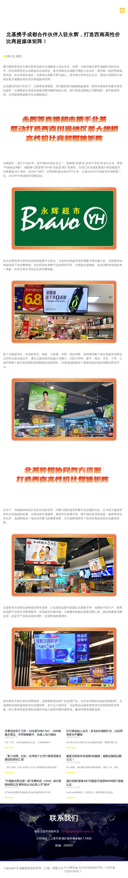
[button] (122, 10)
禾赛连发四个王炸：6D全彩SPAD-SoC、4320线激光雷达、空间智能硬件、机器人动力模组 (33, 732)
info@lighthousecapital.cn (78, 831)
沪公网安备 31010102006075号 (83, 867)
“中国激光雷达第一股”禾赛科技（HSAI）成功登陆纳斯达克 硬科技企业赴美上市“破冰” (33, 782)
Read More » (10, 748)
